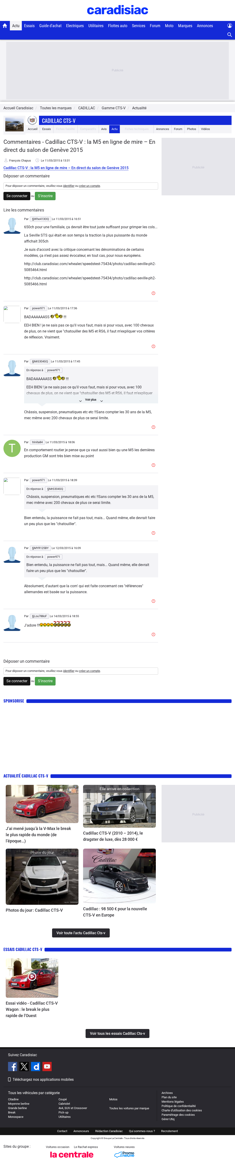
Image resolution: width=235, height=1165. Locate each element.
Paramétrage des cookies (178, 1114)
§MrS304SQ (55, 489)
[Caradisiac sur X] (25, 1067)
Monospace (15, 1117)
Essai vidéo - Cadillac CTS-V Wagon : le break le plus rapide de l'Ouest (32, 1009)
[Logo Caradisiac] (117, 18)
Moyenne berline (18, 1103)
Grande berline (17, 1108)
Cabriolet (64, 1103)
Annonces (205, 25)
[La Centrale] (72, 1159)
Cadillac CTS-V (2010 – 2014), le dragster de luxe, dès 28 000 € (113, 836)
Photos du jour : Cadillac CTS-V (34, 910)
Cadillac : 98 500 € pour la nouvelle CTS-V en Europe (115, 911)
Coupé (63, 1099)
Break (12, 1112)
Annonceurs (81, 1131)
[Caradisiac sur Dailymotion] (36, 1067)
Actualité (139, 108)
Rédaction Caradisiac (109, 1131)
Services (138, 25)
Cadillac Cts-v (59, 120)
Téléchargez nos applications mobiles (43, 1079)
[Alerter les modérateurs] (154, 293)
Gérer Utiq (168, 1119)
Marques (185, 25)
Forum (155, 25)
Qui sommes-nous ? (142, 1131)
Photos (191, 129)
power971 (53, 370)
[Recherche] (230, 35)
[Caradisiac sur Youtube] (47, 1067)
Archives (167, 1093)
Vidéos (205, 129)
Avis (104, 129)
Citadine (13, 1099)
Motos (113, 1099)
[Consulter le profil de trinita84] (12, 456)
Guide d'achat (50, 25)
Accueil (32, 129)
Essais (29, 25)
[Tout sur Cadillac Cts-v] (14, 130)
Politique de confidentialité (179, 1106)
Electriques (75, 25)
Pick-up (63, 1112)
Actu (16, 25)
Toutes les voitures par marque (129, 1108)
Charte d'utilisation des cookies (182, 1110)
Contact (62, 1131)
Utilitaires (96, 25)
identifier (68, 186)
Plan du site (169, 1097)
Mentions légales (173, 1101)
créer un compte (89, 186)
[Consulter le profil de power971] (12, 322)
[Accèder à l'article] (42, 804)
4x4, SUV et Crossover (73, 1108)
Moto (169, 25)
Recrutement (169, 1131)
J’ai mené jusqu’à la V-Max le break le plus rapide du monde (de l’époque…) (38, 834)
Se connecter (16, 196)
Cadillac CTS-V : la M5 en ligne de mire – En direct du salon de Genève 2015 (66, 168)
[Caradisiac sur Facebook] (13, 1067)
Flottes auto (117, 25)
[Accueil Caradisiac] (5, 25)
